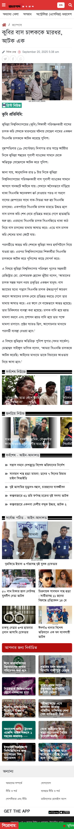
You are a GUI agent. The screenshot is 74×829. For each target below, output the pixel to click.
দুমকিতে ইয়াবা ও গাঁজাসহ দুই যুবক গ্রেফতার (31, 564)
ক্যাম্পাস (17, 25)
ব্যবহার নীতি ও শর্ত (50, 791)
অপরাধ (27, 14)
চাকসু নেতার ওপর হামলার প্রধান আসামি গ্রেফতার (17, 630)
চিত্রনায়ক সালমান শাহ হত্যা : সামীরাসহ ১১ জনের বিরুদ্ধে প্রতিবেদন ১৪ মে (54, 596)
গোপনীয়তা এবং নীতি (16, 799)
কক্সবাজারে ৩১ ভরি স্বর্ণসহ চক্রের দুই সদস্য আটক (39, 496)
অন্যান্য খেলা (11, 14)
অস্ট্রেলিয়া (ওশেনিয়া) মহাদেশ (54, 14)
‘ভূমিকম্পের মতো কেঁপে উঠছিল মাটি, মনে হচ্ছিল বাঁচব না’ (29, 400)
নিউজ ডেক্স (11, 52)
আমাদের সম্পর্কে (14, 783)
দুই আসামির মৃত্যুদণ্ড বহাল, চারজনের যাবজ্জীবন (37, 487)
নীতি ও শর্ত (11, 791)
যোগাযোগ (46, 783)
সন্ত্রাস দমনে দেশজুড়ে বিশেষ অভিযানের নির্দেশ (37, 465)
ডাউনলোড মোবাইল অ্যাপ (53, 799)
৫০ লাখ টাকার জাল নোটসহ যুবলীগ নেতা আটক (18, 593)
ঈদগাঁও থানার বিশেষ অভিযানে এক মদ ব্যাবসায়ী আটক (54, 632)
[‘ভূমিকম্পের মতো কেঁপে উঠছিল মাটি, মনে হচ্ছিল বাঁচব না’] (29, 391)
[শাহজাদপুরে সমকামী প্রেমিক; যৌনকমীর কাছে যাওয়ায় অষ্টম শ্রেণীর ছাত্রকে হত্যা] (29, 432)
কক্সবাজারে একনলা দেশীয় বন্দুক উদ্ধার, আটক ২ (38, 504)
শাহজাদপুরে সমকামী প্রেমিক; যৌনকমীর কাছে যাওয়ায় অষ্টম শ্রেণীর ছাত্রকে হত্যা (28, 441)
